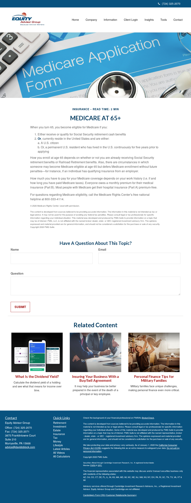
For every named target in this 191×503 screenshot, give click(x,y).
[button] (91, 19)
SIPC (100, 465)
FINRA (93, 465)
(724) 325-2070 (171, 3)
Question (17, 273)
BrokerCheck (148, 417)
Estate (57, 430)
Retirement (59, 423)
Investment (59, 426)
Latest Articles (61, 449)
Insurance (59, 434)
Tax (55, 437)
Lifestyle (58, 445)
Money (57, 441)
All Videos (59, 452)
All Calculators (61, 456)
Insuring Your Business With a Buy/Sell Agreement (95, 378)
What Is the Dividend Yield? (37, 376)
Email (102, 249)
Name (15, 249)
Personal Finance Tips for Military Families (154, 378)
